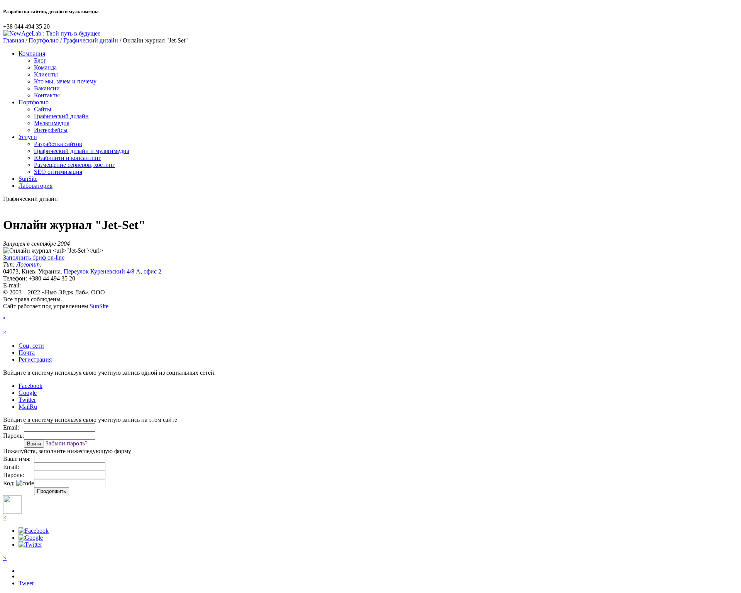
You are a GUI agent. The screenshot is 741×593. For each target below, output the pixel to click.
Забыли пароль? (67, 443)
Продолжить (51, 491)
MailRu (28, 406)
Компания (32, 53)
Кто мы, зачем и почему (65, 81)
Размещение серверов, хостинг (74, 164)
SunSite (28, 178)
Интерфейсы (51, 130)
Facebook (30, 385)
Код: (9, 483)
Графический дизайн (90, 40)
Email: (11, 427)
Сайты (42, 109)
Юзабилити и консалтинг (67, 158)
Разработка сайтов (58, 144)
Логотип (28, 264)
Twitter (27, 399)
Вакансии (47, 88)
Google (28, 392)
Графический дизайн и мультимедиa (81, 151)
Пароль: (13, 435)
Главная (13, 40)
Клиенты (46, 74)
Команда (45, 67)
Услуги (28, 137)
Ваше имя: (16, 458)
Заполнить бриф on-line (33, 257)
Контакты (47, 95)
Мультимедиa (51, 123)
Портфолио (44, 40)
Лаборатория (35, 185)
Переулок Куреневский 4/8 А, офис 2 (112, 271)
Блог (40, 60)
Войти (34, 444)
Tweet (26, 583)
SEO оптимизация (58, 171)
